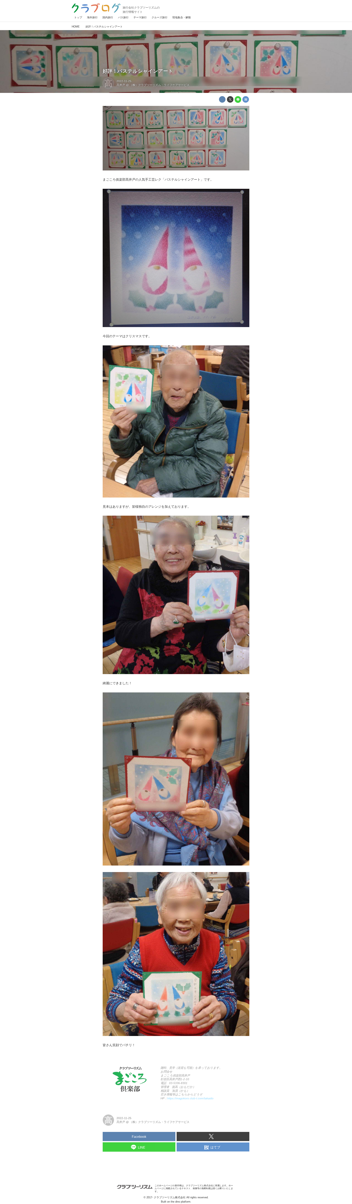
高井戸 (121, 85)
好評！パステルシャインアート (138, 71)
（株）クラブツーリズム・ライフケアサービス (159, 85)
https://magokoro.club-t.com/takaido (190, 1098)
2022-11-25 (124, 81)
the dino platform (180, 1201)
